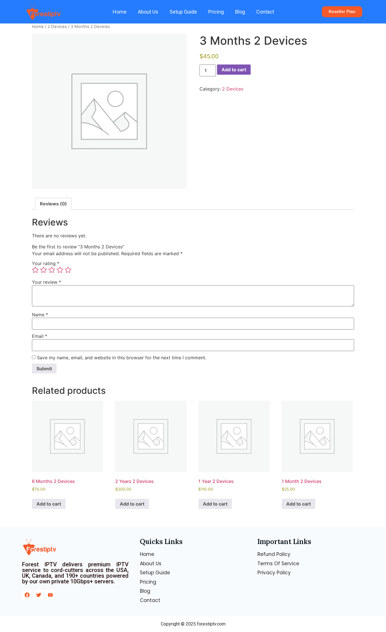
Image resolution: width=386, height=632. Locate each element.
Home (120, 12)
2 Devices (57, 26)
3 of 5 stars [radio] (51, 269)
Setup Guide (183, 12)
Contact (265, 12)
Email (39, 336)
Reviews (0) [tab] (53, 204)
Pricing (216, 12)
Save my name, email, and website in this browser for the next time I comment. (121, 357)
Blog (240, 12)
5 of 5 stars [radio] (68, 269)
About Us (148, 12)
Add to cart (234, 69)
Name (40, 314)
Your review (46, 282)
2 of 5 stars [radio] (43, 269)
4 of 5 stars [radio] (60, 269)
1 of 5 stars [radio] (35, 269)
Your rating (45, 263)
